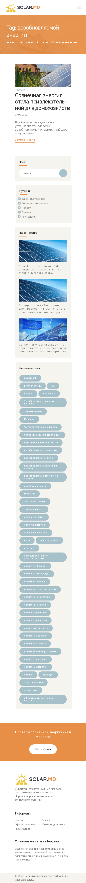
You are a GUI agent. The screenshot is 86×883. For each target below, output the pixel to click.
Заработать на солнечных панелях (39, 402)
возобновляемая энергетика (40, 450)
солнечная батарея (35, 566)
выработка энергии (35, 486)
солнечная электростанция (40, 589)
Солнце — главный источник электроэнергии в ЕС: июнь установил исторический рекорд (43, 309)
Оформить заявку (25, 824)
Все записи (27, 42)
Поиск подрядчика (53, 824)
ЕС (53, 385)
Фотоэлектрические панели (40, 427)
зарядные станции (35, 501)
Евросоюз (49, 393)
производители (49, 540)
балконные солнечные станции (42, 434)
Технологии (29, 216)
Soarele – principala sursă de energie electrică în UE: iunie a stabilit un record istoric (40, 269)
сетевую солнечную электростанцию (36, 557)
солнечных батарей (35, 659)
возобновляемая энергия (38, 457)
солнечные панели (35, 643)
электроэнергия (33, 682)
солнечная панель (34, 581)
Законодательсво (33, 198)
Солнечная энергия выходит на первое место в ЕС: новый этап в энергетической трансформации (42, 348)
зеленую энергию (34, 524)
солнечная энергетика (37, 596)
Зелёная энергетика (35, 203)
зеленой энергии (34, 517)
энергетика (30, 690)
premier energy (32, 385)
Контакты (21, 820)
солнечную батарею (36, 628)
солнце (28, 674)
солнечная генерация (36, 573)
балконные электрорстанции (41, 442)
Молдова (29, 419)
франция (48, 674)
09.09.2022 (21, 114)
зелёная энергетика (36, 532)
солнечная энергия (35, 604)
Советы (26, 212)
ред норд (29, 548)
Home (10, 42)
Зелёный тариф (33, 411)
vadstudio (20, 879)
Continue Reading (25, 140)
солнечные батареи (35, 635)
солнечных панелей (35, 666)
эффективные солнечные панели (39, 699)
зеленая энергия (34, 509)
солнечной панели (35, 612)
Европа (28, 393)
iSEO (31, 879)
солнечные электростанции (40, 651)
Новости (20, 89)
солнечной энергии (35, 620)
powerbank (30, 378)
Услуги (46, 820)
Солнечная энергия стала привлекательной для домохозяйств (42, 101)
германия (29, 493)
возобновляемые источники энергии (40, 467)
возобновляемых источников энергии (41, 477)
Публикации (22, 828)
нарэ (27, 540)
